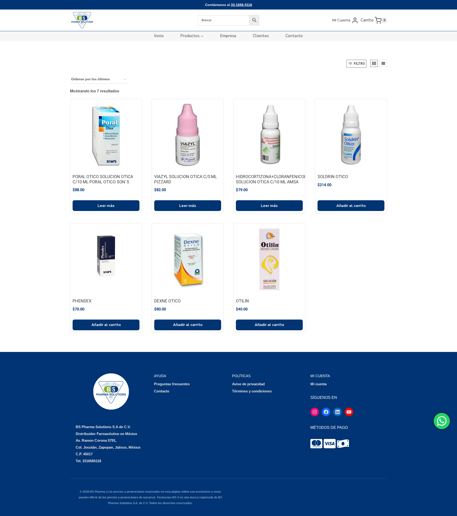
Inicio (159, 36)
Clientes (261, 36)
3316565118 (91, 461)
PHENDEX (82, 300)
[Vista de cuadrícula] (374, 63)
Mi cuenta (318, 384)
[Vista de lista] (383, 63)
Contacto (294, 36)
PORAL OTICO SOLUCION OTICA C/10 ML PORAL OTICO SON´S (103, 179)
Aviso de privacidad (248, 384)
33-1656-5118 (241, 5)
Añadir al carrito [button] (351, 205)
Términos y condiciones (252, 391)
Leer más (106, 205)
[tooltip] (316, 444)
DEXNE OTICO (167, 300)
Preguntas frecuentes (172, 384)
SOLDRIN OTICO (333, 176)
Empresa (228, 36)
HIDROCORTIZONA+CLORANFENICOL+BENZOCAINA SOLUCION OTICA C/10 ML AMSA (285, 179)
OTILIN (242, 300)
